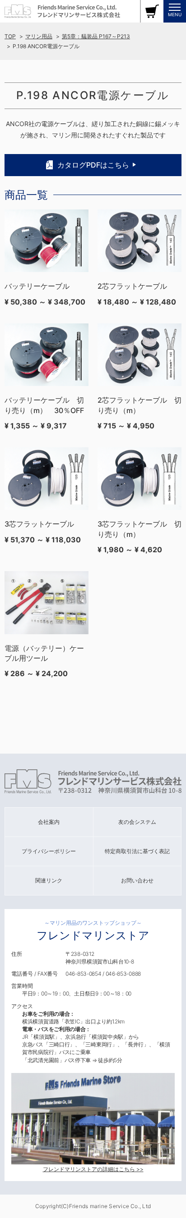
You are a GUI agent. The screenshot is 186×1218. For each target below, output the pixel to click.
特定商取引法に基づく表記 (137, 851)
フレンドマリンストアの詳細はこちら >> (93, 1169)
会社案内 (49, 821)
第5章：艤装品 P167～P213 (96, 36)
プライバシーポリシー (49, 851)
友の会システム (137, 821)
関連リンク (48, 880)
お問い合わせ (137, 880)
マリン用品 (38, 36)
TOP (10, 36)
